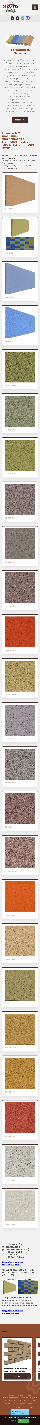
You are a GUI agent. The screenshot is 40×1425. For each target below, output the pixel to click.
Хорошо (23, 1421)
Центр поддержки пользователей (20, 1407)
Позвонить (20, 120)
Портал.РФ (30, 1400)
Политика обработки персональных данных (20, 1398)
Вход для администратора (20, 1395)
